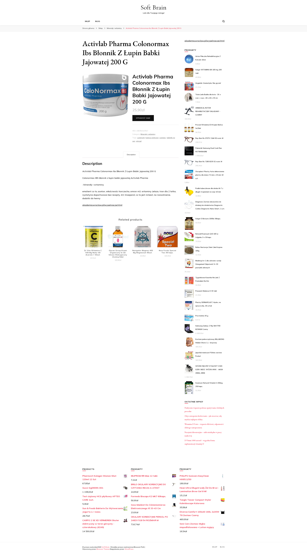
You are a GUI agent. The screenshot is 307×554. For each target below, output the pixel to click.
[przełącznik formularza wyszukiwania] (223, 21)
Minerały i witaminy (148, 134)
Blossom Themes (103, 549)
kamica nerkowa (152, 138)
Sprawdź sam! (143, 118)
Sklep (87, 21)
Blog (97, 21)
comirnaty (141, 138)
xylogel (139, 141)
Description (131, 154)
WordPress (129, 549)
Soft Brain (153, 7)
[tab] (131, 155)
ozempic (162, 138)
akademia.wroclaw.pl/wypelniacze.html (102, 205)
